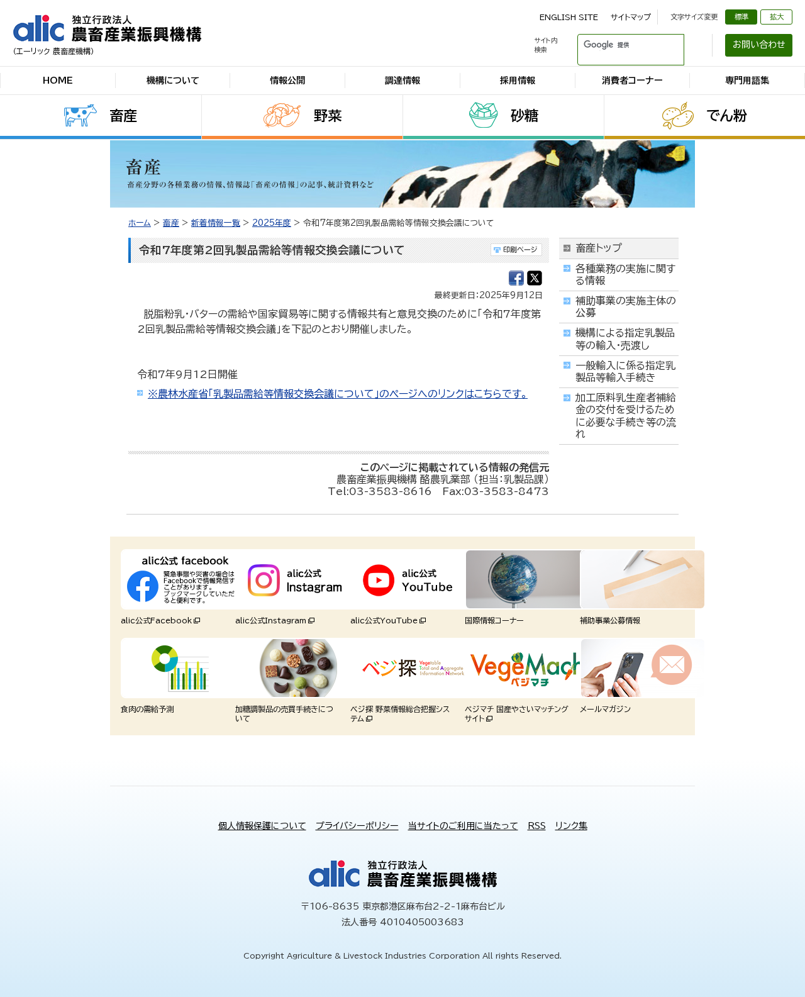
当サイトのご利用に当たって (463, 826)
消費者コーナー (632, 80)
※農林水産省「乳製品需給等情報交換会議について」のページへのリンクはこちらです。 (338, 394)
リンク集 (571, 826)
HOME (58, 80)
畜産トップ (598, 248)
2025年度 (271, 223)
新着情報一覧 (215, 223)
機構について (173, 80)
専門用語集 (747, 80)
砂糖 (524, 116)
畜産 (123, 116)
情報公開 (287, 80)
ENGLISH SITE (569, 17)
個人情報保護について (262, 826)
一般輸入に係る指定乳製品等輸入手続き (625, 371)
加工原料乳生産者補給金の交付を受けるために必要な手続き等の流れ (625, 416)
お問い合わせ (759, 44)
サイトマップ (631, 17)
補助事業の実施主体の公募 (625, 307)
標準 (741, 16)
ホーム (139, 223)
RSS (537, 826)
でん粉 (726, 116)
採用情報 (517, 80)
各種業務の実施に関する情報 (625, 275)
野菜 (327, 116)
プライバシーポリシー (357, 826)
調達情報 (402, 80)
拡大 (777, 16)
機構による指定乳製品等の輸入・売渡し (625, 339)
